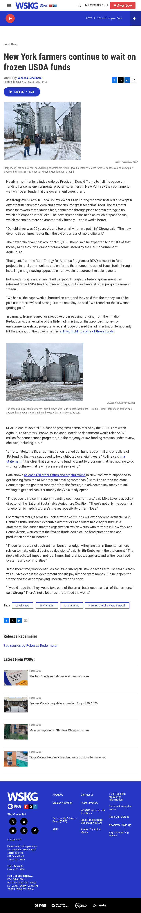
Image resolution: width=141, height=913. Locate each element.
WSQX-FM (23, 882)
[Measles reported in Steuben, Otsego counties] (16, 732)
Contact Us (87, 794)
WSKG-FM (12, 882)
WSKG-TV (21, 889)
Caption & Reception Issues (120, 808)
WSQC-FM (33, 886)
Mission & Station (63, 803)
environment (47, 605)
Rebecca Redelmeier (30, 78)
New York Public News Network (107, 605)
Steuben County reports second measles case (59, 676)
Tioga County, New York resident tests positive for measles (67, 757)
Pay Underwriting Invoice (119, 834)
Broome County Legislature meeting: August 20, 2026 (63, 703)
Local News (11, 44)
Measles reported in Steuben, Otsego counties (59, 730)
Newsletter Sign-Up (120, 825)
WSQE (15, 886)
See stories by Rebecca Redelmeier (31, 645)
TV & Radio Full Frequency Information (117, 796)
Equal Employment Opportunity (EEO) (92, 821)
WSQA (23, 886)
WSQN (11, 889)
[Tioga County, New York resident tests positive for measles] (16, 759)
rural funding (71, 605)
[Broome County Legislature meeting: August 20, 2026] (16, 705)
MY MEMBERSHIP (96, 5)
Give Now (124, 6)
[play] (10, 18)
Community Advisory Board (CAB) (65, 820)
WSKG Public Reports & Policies (93, 812)
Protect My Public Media (91, 831)
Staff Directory (89, 803)
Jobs (55, 829)
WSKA (31, 889)
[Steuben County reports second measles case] (16, 677)
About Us (58, 794)
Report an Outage (119, 816)
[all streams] (135, 18)
